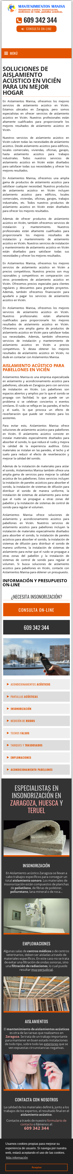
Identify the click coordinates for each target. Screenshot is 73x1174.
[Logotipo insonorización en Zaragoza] (36, 10)
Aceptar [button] (37, 1167)
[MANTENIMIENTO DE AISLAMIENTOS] (36, 1011)
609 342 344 (40, 20)
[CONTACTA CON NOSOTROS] (36, 1090)
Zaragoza (23, 802)
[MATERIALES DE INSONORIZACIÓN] (36, 855)
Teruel (36, 810)
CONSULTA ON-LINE (36, 610)
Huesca (48, 802)
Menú (14, 53)
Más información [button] (17, 1157)
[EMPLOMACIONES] (36, 933)
